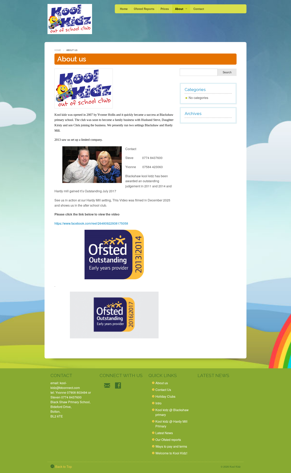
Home (124, 9)
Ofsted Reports (144, 9)
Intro (158, 403)
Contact (198, 9)
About (179, 9)
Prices (165, 9)
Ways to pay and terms (171, 446)
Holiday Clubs (165, 396)
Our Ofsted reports (168, 439)
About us (161, 383)
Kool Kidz (235, 466)
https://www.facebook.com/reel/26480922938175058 (91, 223)
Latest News (164, 433)
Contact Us (163, 389)
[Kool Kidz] (70, 19)
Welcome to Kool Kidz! (171, 453)
